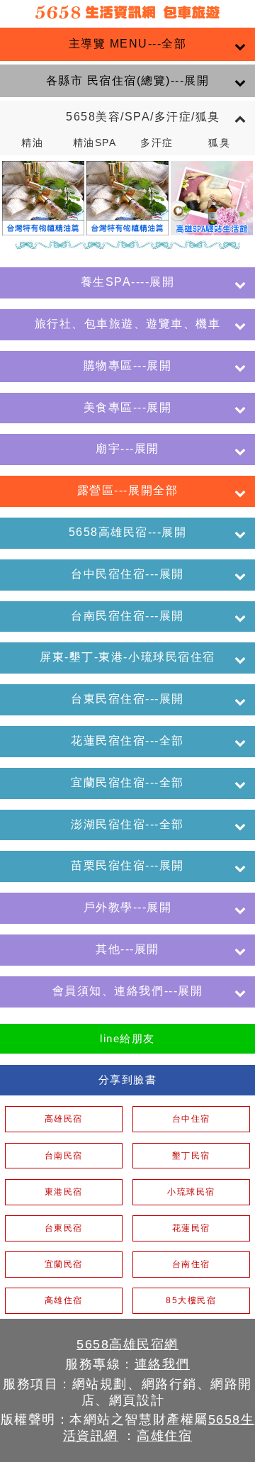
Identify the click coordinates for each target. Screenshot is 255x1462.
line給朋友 (127, 1038)
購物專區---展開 (128, 365)
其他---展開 (127, 949)
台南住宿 (191, 1264)
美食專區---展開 (128, 407)
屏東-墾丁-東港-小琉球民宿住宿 (127, 657)
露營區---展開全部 (127, 490)
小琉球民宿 (191, 1192)
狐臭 (219, 143)
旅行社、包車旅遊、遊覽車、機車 (128, 324)
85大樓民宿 (191, 1300)
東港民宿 (64, 1192)
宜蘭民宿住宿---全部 (127, 782)
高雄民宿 (64, 1119)
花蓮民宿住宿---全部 (127, 741)
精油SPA (95, 143)
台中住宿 (191, 1119)
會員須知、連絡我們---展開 (127, 991)
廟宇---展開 (127, 448)
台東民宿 (64, 1228)
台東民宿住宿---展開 (127, 699)
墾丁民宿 (191, 1156)
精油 (32, 143)
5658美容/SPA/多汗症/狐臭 (127, 117)
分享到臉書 (127, 1079)
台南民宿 (64, 1156)
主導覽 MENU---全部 (128, 44)
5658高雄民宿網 (127, 1344)
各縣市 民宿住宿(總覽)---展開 (128, 80)
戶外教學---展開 (128, 907)
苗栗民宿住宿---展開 (127, 865)
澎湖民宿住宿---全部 (127, 824)
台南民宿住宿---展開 (127, 616)
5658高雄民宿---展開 (128, 532)
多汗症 (157, 143)
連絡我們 (162, 1363)
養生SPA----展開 (128, 282)
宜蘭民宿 (64, 1264)
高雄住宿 (64, 1300)
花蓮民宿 (191, 1228)
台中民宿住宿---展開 (127, 574)
